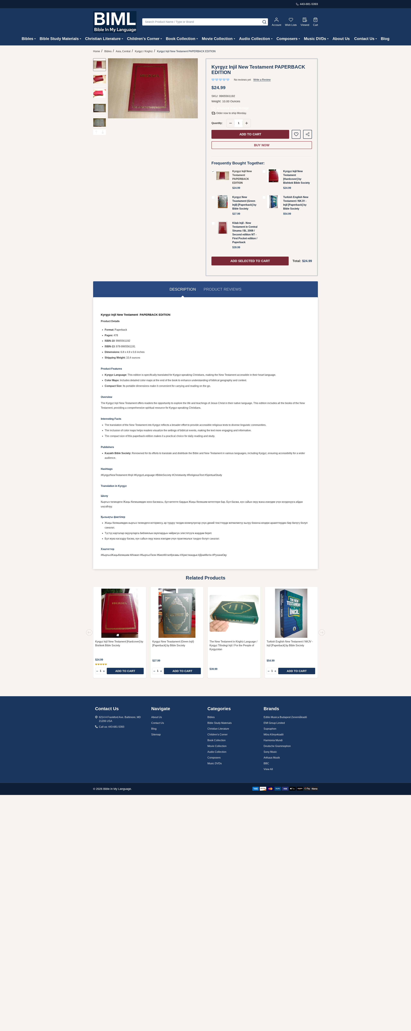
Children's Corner (143, 38)
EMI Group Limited (274, 723)
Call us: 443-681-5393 (111, 726)
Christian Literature (103, 38)
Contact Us (364, 38)
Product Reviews (222, 289)
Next (103, 132)
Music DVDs (315, 38)
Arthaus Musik (272, 757)
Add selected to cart (250, 261)
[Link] (114, 22)
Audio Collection (254, 38)
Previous (96, 132)
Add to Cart (250, 134)
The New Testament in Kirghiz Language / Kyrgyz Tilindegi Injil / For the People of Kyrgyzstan (233, 645)
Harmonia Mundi (273, 740)
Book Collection (180, 38)
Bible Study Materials (59, 38)
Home (96, 51)
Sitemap (156, 734)
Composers (286, 38)
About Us (341, 38)
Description (183, 289)
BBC (266, 763)
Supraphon (270, 728)
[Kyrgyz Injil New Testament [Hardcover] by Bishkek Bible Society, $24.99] (119, 613)
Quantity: (217, 123)
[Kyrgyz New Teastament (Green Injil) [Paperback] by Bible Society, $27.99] (176, 613)
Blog (385, 38)
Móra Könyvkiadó (274, 734)
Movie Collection (217, 38)
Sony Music (270, 751)
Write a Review (262, 79)
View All (268, 769)
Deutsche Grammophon (277, 746)
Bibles (27, 38)
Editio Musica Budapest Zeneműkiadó (285, 717)
